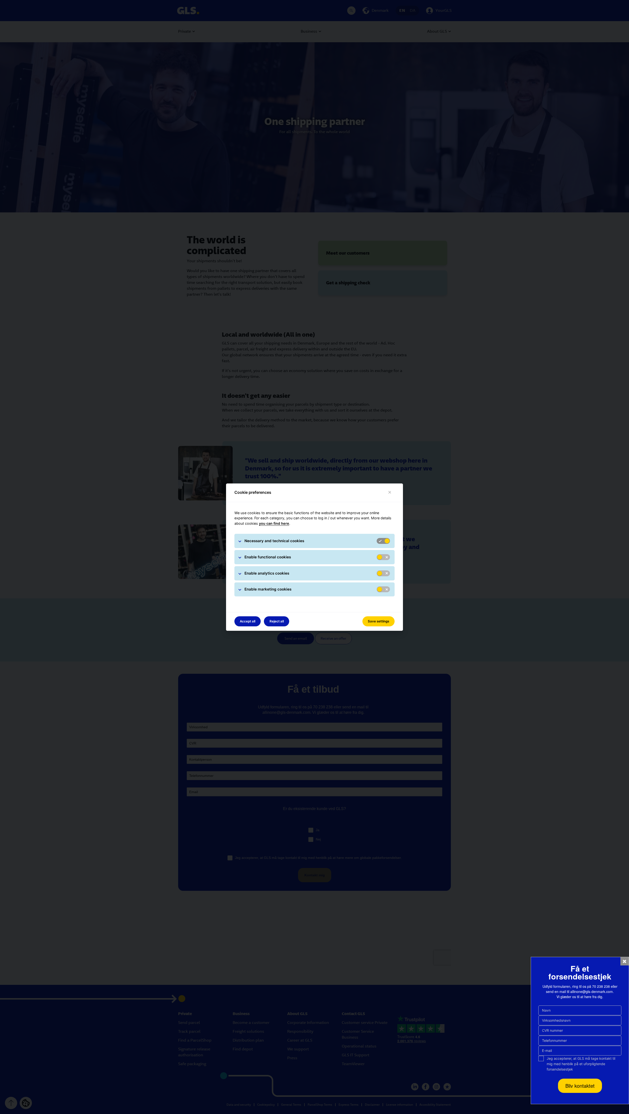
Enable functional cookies (267, 557)
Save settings (378, 621)
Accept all (247, 621)
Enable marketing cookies (267, 589)
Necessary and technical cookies (274, 540)
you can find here (274, 523)
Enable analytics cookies (266, 573)
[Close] (390, 492)
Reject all (277, 621)
